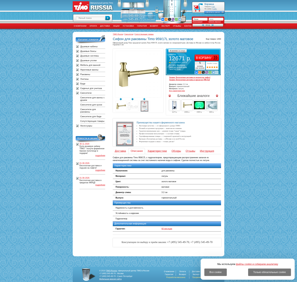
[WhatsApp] (176, 19)
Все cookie (215, 272)
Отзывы (177, 26)
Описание (137, 151)
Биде (82, 83)
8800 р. (211, 112)
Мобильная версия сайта (110, 279)
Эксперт (165, 26)
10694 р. (187, 112)
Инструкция (207, 151)
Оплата (93, 26)
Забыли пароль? (215, 21)
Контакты (189, 26)
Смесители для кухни (91, 104)
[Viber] (173, 19)
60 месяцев (166, 229)
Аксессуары (86, 125)
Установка (128, 26)
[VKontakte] (162, 19)
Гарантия (142, 26)
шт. (213, 6)
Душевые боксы (88, 51)
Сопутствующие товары (92, 121)
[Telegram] (179, 19)
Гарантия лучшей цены (178, 67)
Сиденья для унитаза (91, 88)
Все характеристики (177, 91)
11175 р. (174, 112)
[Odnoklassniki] (166, 19)
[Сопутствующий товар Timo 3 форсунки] (211, 105)
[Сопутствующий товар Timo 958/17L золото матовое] (187, 105)
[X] (169, 19)
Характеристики (157, 151)
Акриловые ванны (89, 69)
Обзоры (176, 151)
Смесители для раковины (88, 110)
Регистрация (197, 21)
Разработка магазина (175, 277)
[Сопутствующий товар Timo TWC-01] (174, 105)
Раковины (85, 74)
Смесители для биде (90, 116)
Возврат (154, 26)
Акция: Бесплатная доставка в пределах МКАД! (189, 80)
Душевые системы (89, 55)
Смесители (86, 93)
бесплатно (181, 65)
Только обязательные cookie (269, 272)
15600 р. (199, 112)
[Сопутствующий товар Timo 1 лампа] (199, 105)
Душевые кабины (89, 46)
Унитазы (84, 79)
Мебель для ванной (90, 65)
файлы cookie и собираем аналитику (257, 264)
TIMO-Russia (118, 34)
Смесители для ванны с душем (92, 98)
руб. (214, 9)
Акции (116, 26)
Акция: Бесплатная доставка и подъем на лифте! (189, 77)
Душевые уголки (88, 60)
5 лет (179, 69)
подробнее (100, 155)
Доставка (105, 26)
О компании (80, 26)
